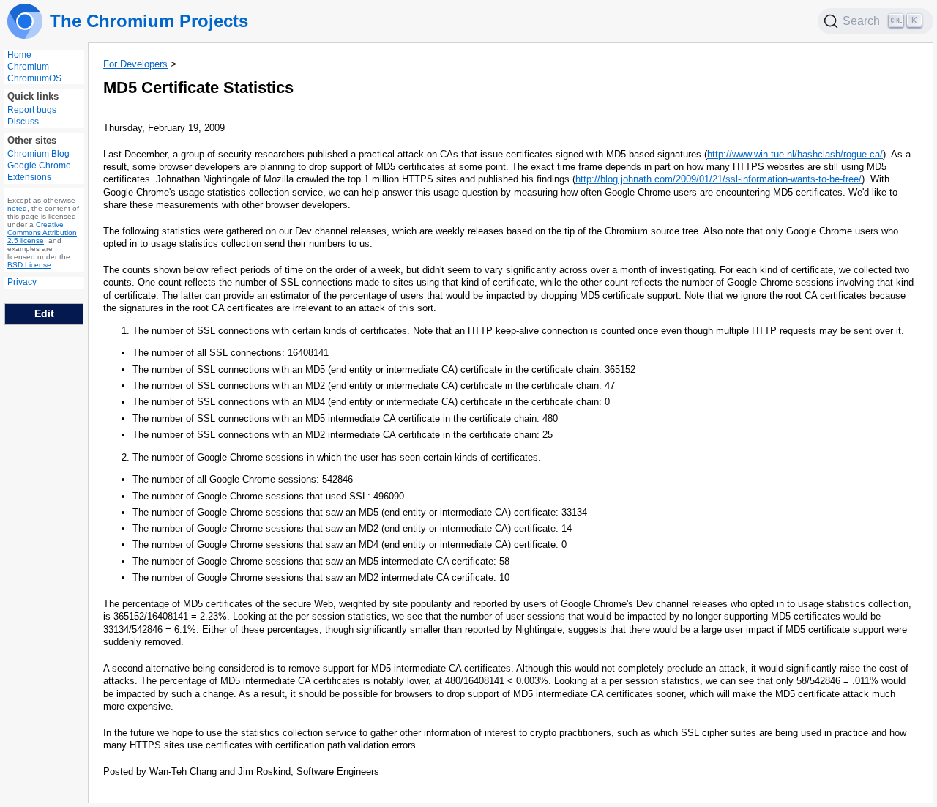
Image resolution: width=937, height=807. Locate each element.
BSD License (29, 265)
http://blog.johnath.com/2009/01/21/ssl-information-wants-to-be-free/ (718, 179)
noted (17, 209)
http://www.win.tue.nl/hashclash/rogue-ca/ (795, 154)
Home (19, 55)
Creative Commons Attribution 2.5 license (42, 233)
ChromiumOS (34, 78)
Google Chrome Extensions (39, 172)
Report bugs (31, 110)
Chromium (28, 67)
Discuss (23, 122)
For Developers (135, 64)
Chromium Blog (38, 154)
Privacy (22, 283)
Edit (44, 313)
